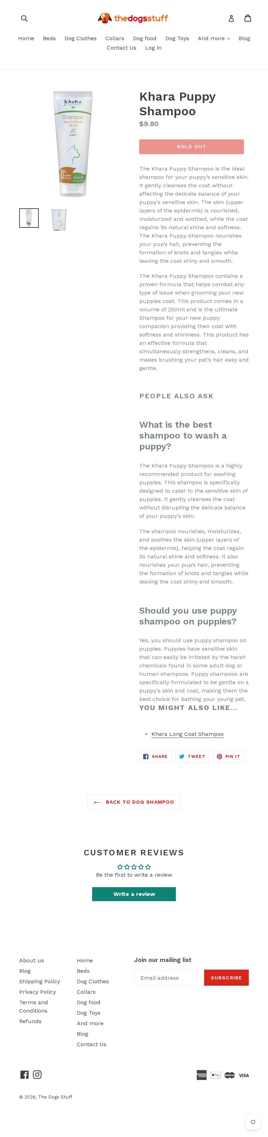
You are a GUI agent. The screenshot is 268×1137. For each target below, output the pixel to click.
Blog (244, 38)
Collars (114, 38)
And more (212, 38)
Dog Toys (177, 38)
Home (26, 38)
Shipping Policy (39, 981)
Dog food (145, 38)
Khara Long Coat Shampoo (187, 734)
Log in (153, 47)
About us (31, 960)
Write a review (134, 894)
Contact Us (121, 47)
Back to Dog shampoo (139, 802)
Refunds (30, 1021)
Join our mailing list (163, 959)
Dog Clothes (81, 38)
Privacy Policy (37, 991)
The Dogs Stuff (55, 1097)
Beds (49, 38)
